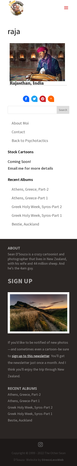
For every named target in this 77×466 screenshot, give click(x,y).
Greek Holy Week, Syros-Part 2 (37, 206)
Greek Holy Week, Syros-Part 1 (37, 215)
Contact (18, 131)
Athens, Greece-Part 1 (30, 197)
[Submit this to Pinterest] (42, 99)
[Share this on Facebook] (26, 99)
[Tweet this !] (34, 99)
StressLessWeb (53, 460)
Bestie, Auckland (25, 224)
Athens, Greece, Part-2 (30, 189)
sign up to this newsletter (30, 356)
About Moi (20, 123)
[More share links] (51, 99)
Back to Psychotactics (30, 140)
